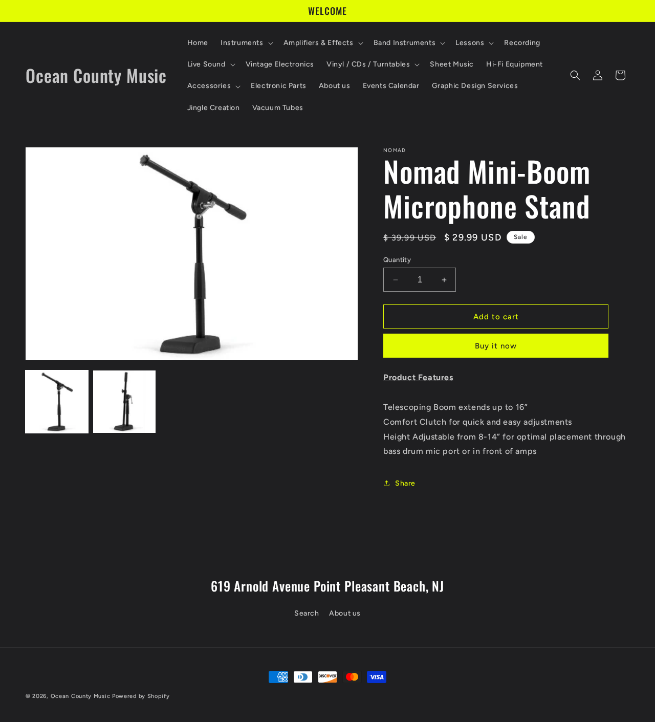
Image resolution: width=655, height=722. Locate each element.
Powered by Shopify (141, 696)
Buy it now (496, 346)
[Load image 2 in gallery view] (124, 401)
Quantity (397, 260)
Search (306, 612)
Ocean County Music (81, 696)
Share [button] (405, 483)
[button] (245, 43)
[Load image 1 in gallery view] (57, 401)
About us (345, 612)
